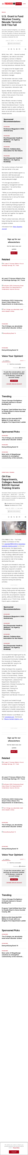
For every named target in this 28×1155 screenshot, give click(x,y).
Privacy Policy (16, 1147)
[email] (19, 49)
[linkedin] (11, 49)
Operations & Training (8, 472)
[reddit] (16, 49)
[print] (25, 49)
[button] (3, 4)
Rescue (4, 12)
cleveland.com (9, 717)
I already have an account (14, 384)
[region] (14, 364)
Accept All (14, 1151)
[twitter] (14, 49)
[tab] (6, 360)
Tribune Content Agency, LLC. (13, 719)
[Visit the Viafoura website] (22, 367)
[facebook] (8, 49)
